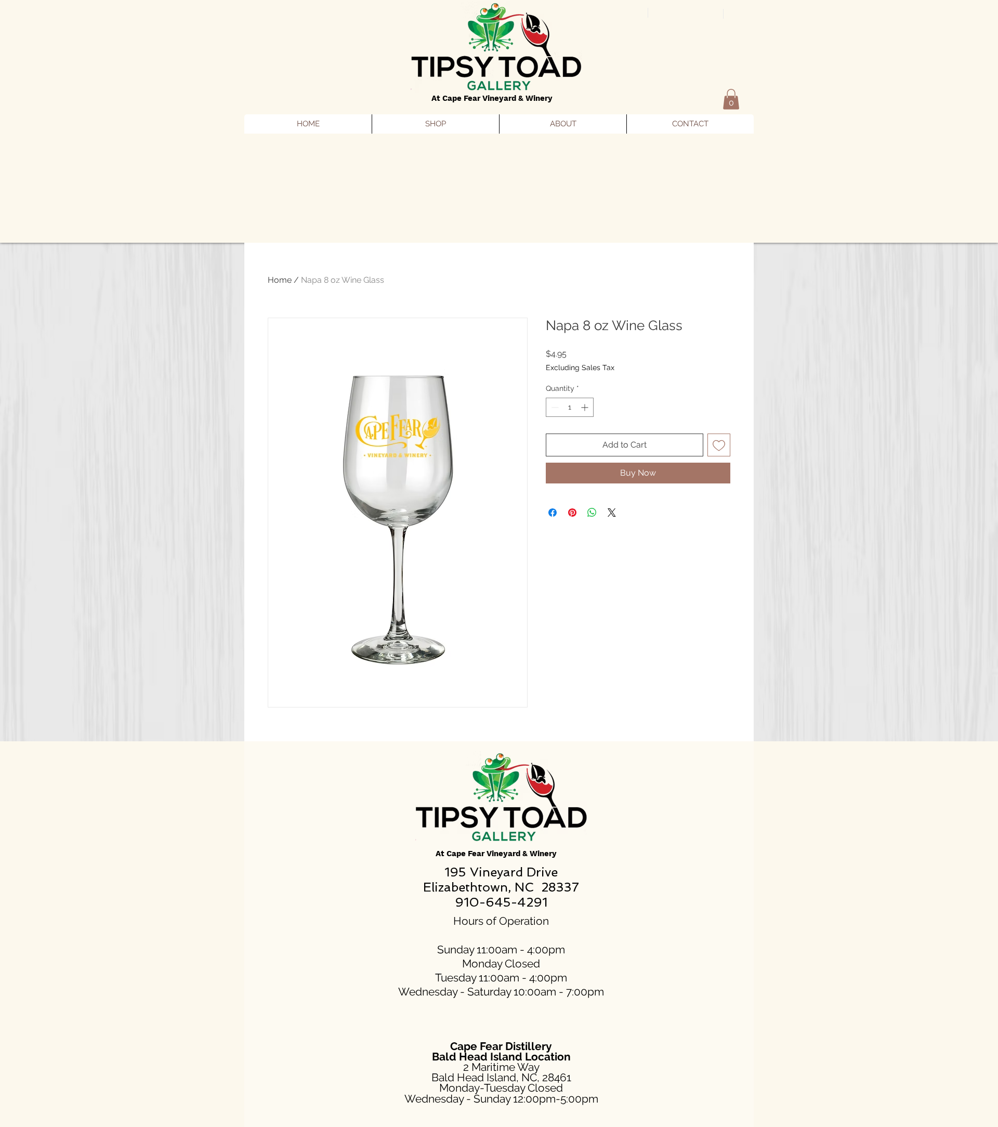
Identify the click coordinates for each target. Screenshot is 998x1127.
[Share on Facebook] (552, 512)
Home (280, 280)
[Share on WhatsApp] (592, 512)
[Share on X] (612, 512)
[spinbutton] (569, 407)
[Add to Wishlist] (718, 445)
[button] (731, 99)
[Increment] (585, 407)
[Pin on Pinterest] (572, 512)
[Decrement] (553, 407)
